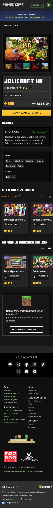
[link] (10, 364)
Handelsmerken (26, 496)
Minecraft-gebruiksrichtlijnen (14, 471)
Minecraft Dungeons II (12, 393)
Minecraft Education (11, 403)
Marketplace (11, 25)
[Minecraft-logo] (13, 5)
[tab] (8, 66)
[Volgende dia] (49, 196)
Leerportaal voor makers (13, 410)
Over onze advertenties (10, 499)
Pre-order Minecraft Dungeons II (25, 17)
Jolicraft (11, 87)
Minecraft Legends (10, 400)
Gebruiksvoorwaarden (10, 496)
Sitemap (31, 410)
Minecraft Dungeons (11, 396)
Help (30, 404)
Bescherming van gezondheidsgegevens (31, 492)
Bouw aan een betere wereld (14, 419)
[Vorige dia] (42, 196)
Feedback (31, 407)
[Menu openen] (48, 5)
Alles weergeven (10, 196)
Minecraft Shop (33, 393)
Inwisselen (32, 427)
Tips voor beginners (35, 401)
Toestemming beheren (35, 471)
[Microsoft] (45, 486)
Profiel (30, 424)
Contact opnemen (34, 416)
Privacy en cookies (8, 492)
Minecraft (7, 390)
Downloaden (32, 413)
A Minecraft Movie (10, 423)
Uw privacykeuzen (12, 503)
